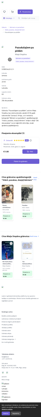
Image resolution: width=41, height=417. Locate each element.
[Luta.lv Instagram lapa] (7, 372)
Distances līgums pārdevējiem (11, 321)
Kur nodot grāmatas (8, 342)
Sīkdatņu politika (7, 327)
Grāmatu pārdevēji (7, 336)
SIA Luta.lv (5, 363)
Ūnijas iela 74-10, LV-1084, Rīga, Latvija (14, 368)
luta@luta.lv (5, 357)
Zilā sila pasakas (7, 100)
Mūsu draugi (5, 379)
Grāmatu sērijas (6, 333)
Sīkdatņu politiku (7, 409)
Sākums (4, 27)
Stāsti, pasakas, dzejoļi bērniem (15, 30)
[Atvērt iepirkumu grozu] (12, 11)
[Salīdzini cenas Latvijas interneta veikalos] (20, 388)
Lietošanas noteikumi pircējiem (11, 319)
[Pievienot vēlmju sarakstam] (10, 59)
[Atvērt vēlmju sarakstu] (4, 11)
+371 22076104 (7, 359)
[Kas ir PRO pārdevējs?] (30, 140)
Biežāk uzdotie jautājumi (9, 316)
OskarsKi (9, 140)
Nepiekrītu (16, 413)
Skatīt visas (35, 178)
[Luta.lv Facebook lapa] (3, 372)
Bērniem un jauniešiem (17, 27)
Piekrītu (5, 413)
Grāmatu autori (6, 330)
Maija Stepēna (21, 54)
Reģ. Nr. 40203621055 (9, 365)
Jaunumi (4, 376)
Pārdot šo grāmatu (20, 161)
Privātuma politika (7, 324)
